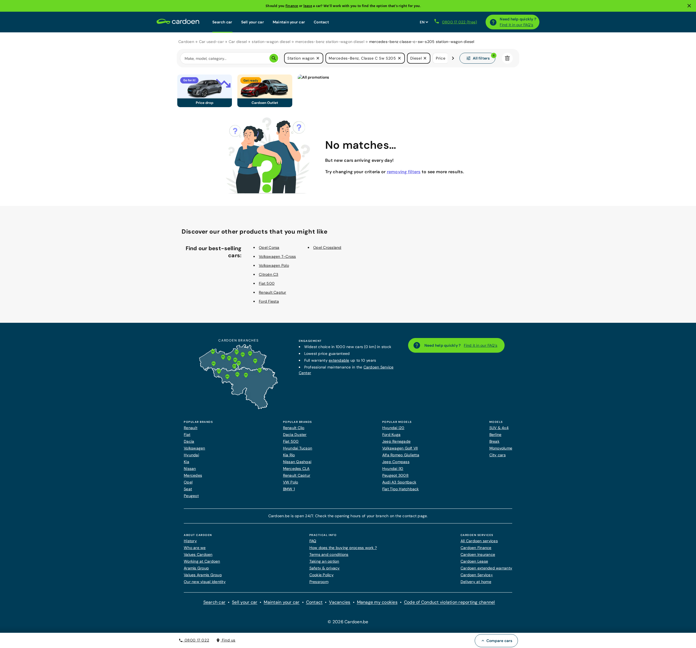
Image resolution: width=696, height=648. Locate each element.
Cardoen (186, 41)
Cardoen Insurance (478, 554)
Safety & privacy (324, 568)
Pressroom (318, 581)
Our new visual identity (205, 581)
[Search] (273, 58)
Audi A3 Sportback (399, 482)
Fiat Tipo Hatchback (400, 488)
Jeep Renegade (396, 441)
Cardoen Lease (474, 561)
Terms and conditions (329, 554)
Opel (188, 482)
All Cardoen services (479, 540)
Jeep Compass (395, 461)
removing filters (404, 172)
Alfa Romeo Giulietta (400, 454)
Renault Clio (293, 427)
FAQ (312, 540)
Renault (190, 427)
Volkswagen (194, 448)
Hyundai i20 (393, 427)
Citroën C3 (268, 274)
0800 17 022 (196, 640)
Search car (222, 22)
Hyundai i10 (392, 468)
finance (291, 6)
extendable (339, 360)
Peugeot (191, 495)
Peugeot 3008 (395, 475)
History (190, 540)
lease (307, 6)
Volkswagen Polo (274, 265)
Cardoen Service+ (477, 574)
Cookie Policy (321, 574)
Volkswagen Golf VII (400, 448)
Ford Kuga (391, 434)
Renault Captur (272, 292)
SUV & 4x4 (499, 427)
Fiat (187, 434)
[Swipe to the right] (453, 58)
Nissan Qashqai (297, 461)
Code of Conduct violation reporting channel (449, 602)
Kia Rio (289, 454)
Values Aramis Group (203, 574)
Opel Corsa (269, 247)
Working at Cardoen (202, 561)
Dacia (189, 441)
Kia (186, 461)
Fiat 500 (267, 283)
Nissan (190, 468)
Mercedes (193, 475)
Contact (321, 22)
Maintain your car (289, 22)
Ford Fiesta (269, 301)
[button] (318, 58)
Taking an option (324, 561)
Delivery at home (476, 581)
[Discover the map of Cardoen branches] (238, 407)
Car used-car (211, 41)
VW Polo (290, 482)
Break (494, 441)
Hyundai (191, 454)
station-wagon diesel (271, 41)
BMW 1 (289, 488)
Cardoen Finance (476, 547)
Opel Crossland (327, 247)
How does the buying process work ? (343, 547)
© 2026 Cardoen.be (348, 622)
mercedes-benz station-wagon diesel (329, 41)
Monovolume (500, 448)
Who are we (195, 547)
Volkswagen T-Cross (277, 256)
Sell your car (252, 22)
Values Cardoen (198, 554)
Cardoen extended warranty (486, 568)
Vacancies (339, 602)
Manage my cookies (377, 602)
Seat (188, 488)
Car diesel (238, 41)
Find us (227, 640)
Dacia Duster (295, 434)
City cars (497, 454)
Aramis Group (196, 568)
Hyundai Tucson (297, 448)
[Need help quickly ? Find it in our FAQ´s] (493, 22)
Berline (495, 434)
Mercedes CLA (296, 468)
